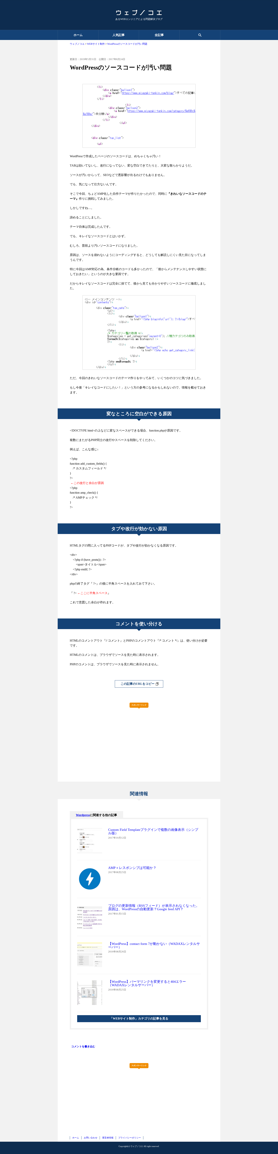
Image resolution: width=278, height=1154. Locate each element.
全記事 (159, 35)
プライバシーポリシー (129, 1137)
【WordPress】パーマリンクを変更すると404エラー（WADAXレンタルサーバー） (147, 983)
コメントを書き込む (83, 1046)
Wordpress (83, 815)
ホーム (78, 35)
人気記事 (119, 35)
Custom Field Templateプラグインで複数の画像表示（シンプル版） (153, 831)
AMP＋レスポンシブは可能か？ (132, 868)
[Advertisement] (139, 736)
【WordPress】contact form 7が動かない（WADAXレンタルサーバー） (154, 945)
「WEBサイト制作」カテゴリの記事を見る (139, 1018)
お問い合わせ (90, 1137)
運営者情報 (107, 1137)
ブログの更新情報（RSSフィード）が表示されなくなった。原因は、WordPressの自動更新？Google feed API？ (153, 907)
